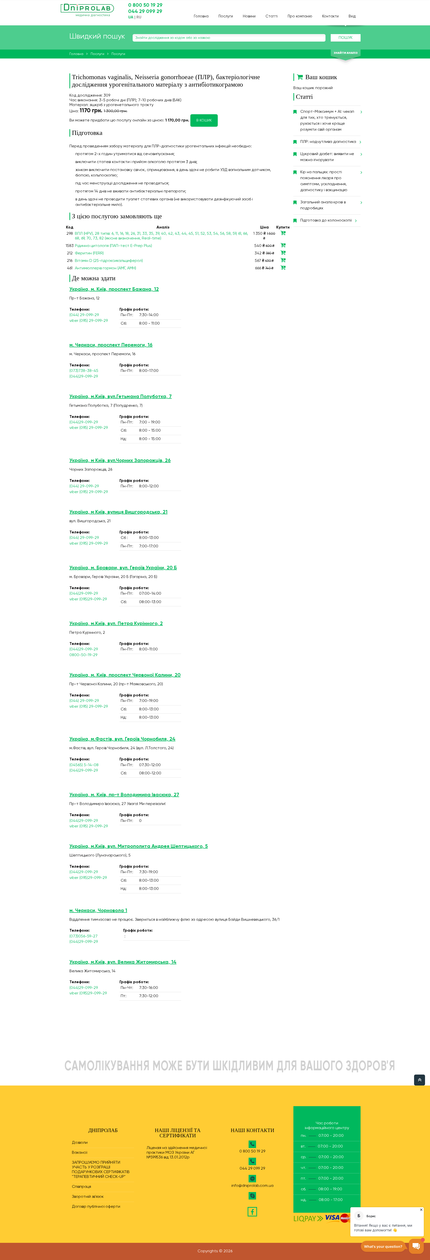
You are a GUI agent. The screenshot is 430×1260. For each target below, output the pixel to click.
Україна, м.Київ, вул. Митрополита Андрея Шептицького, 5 (138, 846)
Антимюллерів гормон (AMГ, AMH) (105, 268)
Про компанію (300, 16)
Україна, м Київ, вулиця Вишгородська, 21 (118, 512)
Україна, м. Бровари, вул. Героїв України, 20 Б (123, 568)
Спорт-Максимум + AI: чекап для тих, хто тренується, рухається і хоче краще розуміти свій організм (327, 121)
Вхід (352, 16)
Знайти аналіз (346, 53)
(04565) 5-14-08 (84, 765)
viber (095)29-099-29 (88, 599)
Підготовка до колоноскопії (326, 221)
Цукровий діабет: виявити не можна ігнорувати (327, 157)
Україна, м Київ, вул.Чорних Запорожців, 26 (120, 460)
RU (138, 17)
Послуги (225, 16)
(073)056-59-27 (83, 936)
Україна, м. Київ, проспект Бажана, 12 (114, 289)
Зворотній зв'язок (88, 1197)
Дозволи (80, 1143)
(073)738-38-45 (83, 371)
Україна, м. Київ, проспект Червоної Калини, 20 (125, 675)
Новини (249, 16)
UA (130, 17)
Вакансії (79, 1153)
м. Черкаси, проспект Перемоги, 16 (111, 345)
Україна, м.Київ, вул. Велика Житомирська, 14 (122, 962)
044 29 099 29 (145, 11)
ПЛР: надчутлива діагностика (328, 142)
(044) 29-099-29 (84, 315)
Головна (201, 16)
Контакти (330, 16)
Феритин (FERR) (89, 253)
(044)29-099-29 (83, 377)
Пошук (346, 38)
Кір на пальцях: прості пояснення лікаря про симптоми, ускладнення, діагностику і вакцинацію (323, 181)
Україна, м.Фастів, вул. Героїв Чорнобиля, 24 (122, 739)
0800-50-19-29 (83, 655)
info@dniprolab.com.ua (252, 1186)
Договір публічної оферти (96, 1207)
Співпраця (81, 1187)
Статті (272, 16)
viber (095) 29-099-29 (88, 321)
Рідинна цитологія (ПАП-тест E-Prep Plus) (113, 246)
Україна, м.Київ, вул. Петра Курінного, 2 (116, 623)
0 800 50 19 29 (145, 5)
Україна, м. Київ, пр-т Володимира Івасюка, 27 (124, 795)
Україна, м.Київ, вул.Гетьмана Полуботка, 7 (120, 396)
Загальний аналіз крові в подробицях (323, 205)
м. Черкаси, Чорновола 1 (98, 910)
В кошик (204, 120)
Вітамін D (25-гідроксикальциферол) (109, 261)
